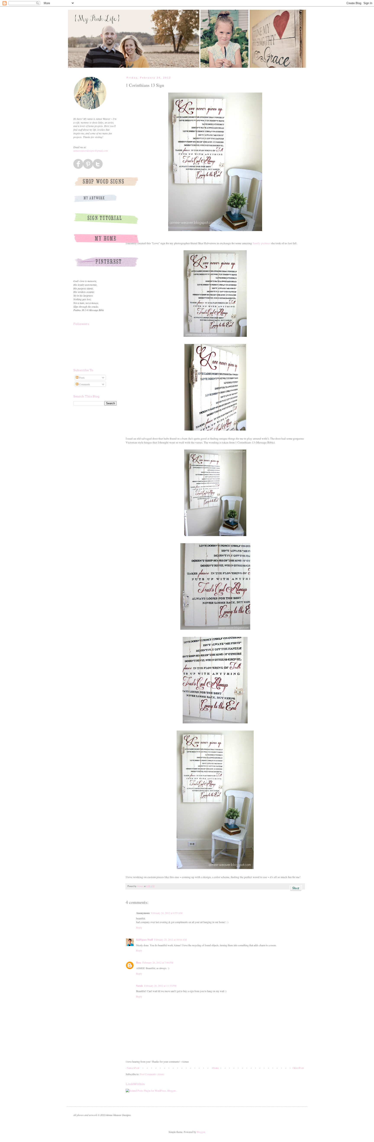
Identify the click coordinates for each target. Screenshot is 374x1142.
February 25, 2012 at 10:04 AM (170, 939)
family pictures (261, 243)
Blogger (201, 1132)
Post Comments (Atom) (152, 1074)
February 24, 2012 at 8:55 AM (166, 913)
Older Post (297, 1068)
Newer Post (133, 1068)
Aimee (140, 886)
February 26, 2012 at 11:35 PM (160, 985)
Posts (81, 377)
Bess (138, 962)
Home (216, 1068)
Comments (84, 384)
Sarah (139, 986)
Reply (139, 927)
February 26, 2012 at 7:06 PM (157, 962)
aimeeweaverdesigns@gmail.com (90, 150)
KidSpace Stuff (144, 939)
